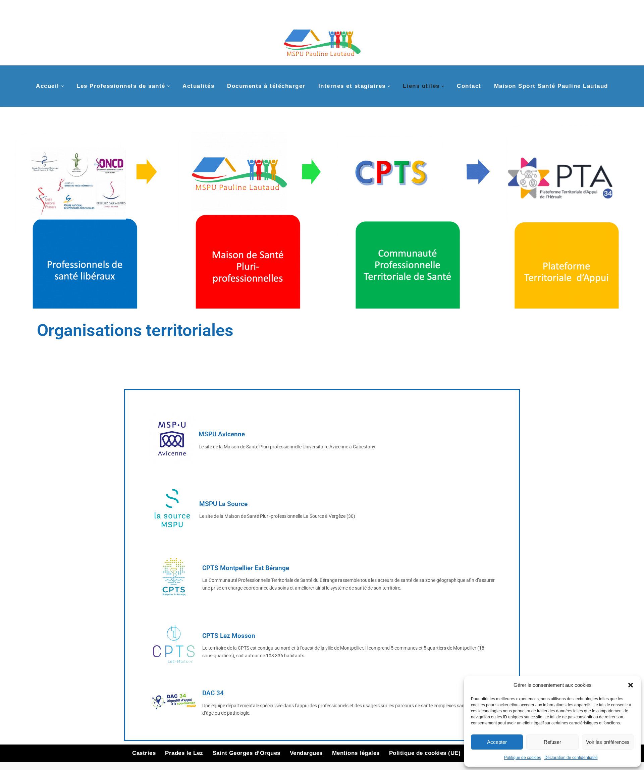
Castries (144, 753)
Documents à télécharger (266, 86)
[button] (630, 685)
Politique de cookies (522, 757)
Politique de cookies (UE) (425, 753)
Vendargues (306, 753)
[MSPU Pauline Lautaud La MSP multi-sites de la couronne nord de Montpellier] (322, 39)
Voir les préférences (608, 742)
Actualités (198, 86)
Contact (469, 86)
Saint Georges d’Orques (246, 753)
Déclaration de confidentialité (571, 757)
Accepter (497, 742)
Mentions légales (356, 753)
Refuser (552, 742)
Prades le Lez (184, 753)
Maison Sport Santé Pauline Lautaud (551, 86)
